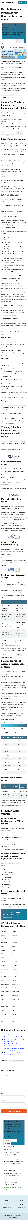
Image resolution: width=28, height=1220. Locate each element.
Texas (2, 1010)
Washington (4, 1018)
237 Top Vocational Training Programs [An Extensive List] (12, 1153)
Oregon (3, 999)
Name (3, 1093)
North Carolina (5, 991)
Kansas (14, 957)
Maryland (14, 965)
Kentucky (3, 961)
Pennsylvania (15, 999)
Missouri (3, 976)
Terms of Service (7, 1207)
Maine (3, 965)
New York (15, 988)
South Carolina (16, 1003)
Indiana (14, 954)
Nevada (14, 980)
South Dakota (4, 1006)
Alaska (14, 931)
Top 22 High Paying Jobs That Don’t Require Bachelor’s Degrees (14, 1158)
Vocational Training (18, 1215)
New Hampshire (5, 984)
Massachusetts (4, 969)
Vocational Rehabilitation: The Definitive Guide (13, 1183)
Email (3, 1100)
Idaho (13, 950)
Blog (7, 1204)
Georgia (14, 946)
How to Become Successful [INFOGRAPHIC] (12, 1179)
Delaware (14, 942)
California (3, 939)
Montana (14, 976)
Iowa (2, 957)
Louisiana (14, 961)
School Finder (21, 1207)
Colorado (14, 939)
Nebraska (3, 980)
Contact (21, 1200)
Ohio (2, 995)
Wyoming (14, 1022)
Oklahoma (15, 995)
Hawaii (3, 950)
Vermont (3, 1014)
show (11, 97)
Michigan (14, 969)
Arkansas (14, 935)
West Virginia (15, 1018)
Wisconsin (4, 1022)
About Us (7, 1200)
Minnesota (4, 972)
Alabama (3, 931)
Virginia (14, 1014)
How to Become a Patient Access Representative (11, 914)
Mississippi (15, 972)
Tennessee (15, 1006)
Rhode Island (4, 1003)
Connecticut (4, 942)
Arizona (3, 935)
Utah (13, 1010)
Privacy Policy (21, 1204)
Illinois (3, 954)
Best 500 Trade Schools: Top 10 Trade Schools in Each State (13, 1174)
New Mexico (4, 988)
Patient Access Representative (16, 1060)
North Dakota (15, 991)
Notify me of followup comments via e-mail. (13, 1107)
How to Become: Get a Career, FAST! (13, 1188)
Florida (3, 946)
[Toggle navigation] (3, 2)
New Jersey (15, 984)
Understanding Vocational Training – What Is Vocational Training (14, 1162)
